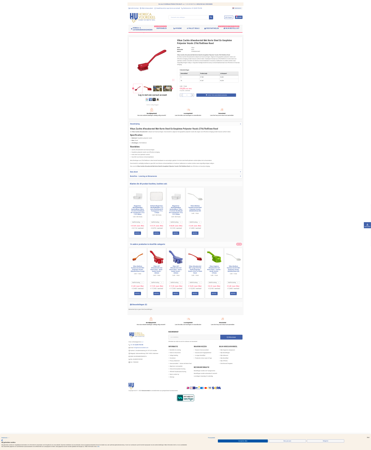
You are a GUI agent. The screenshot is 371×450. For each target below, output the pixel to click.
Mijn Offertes (224, 360)
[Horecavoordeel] (142, 17)
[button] (5, 438)
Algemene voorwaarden (176, 366)
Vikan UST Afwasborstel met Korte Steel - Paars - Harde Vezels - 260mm (175, 269)
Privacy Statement (175, 360)
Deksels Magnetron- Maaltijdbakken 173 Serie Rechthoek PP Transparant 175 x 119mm (156, 209)
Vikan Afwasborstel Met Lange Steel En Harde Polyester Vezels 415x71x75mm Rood (195, 269)
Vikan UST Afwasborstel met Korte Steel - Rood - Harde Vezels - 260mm (157, 269)
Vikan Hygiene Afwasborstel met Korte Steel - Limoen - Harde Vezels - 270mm (214, 269)
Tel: (136, 344)
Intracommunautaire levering (177, 369)
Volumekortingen (184, 70)
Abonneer (232, 337)
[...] (142, 342)
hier (98, 446)
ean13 (179, 51)
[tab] (185, 124)
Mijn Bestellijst (224, 358)
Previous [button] (237, 244)
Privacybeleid (211, 437)
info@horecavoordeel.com (141, 347)
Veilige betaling (174, 355)
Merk (178, 47)
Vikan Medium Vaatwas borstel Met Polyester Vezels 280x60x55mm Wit (195, 208)
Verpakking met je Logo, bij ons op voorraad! (168, 8)
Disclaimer (173, 358)
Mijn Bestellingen (225, 352)
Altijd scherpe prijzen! (147, 8)
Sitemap (172, 377)
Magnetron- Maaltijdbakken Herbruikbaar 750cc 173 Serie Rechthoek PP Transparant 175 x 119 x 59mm (176, 210)
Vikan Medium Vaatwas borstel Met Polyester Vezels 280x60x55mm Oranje (138, 268)
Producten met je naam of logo (203, 358)
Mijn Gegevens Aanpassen (227, 350)
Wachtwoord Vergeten (226, 363)
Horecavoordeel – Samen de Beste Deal (180, 363)
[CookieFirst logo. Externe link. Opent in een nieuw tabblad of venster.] (2, 440)
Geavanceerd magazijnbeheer (203, 352)
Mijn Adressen (224, 355)
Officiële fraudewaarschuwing (178, 371)
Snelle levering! (134, 8)
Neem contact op (174, 374)
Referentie (180, 49)
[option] (137, 213)
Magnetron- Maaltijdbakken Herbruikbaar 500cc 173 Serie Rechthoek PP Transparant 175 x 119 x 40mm (138, 210)
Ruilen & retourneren (175, 352)
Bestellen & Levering (175, 350)
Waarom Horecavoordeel (202, 350)
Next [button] (240, 244)
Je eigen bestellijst (200, 355)
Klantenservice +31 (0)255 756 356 (192, 8)
